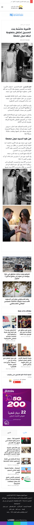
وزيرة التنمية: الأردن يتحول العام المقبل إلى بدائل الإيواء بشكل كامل (24, 361)
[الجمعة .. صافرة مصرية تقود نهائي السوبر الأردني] (26, 470)
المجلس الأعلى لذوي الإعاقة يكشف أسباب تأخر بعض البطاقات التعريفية (12, 480)
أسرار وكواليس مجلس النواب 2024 (19, 512)
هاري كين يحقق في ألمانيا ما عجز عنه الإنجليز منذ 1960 (24, 332)
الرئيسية (28, 24)
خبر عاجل (22, 24)
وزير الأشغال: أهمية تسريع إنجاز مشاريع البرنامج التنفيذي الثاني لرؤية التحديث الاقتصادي (12, 450)
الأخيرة (25, 432)
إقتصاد (23, 509)
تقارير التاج (11, 509)
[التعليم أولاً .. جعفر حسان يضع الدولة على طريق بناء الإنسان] (26, 440)
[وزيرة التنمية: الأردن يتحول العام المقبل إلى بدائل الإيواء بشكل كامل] (24, 350)
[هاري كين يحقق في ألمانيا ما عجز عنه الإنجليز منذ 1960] (24, 321)
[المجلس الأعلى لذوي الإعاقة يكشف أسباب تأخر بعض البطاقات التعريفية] (26, 479)
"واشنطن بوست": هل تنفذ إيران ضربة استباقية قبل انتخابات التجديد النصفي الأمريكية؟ (10, 334)
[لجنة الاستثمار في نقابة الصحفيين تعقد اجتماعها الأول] (26, 461)
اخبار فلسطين (12, 506)
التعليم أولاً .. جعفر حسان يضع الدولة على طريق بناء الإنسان (12, 440)
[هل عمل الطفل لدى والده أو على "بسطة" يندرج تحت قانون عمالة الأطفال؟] (9, 350)
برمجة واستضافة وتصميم (21, 520)
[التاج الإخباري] (17, 7)
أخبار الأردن (19, 506)
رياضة (8, 512)
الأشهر (9, 432)
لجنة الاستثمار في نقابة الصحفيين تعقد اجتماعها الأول (11, 461)
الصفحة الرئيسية (27, 506)
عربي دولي (5, 506)
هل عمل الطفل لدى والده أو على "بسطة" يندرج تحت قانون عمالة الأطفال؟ (9, 362)
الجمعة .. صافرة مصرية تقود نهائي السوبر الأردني (12, 470)
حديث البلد (18, 509)
